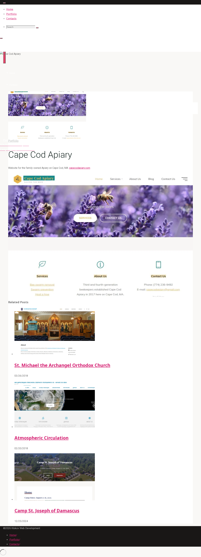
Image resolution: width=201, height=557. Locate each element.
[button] (100, 235)
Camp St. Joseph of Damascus (46, 510)
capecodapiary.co (78, 167)
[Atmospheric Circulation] (54, 426)
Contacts (14, 544)
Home (12, 535)
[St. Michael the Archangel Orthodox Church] (54, 354)
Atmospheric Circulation (41, 438)
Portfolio (8, 140)
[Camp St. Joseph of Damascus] (54, 499)
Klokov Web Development (19, 41)
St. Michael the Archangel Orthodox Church (62, 365)
